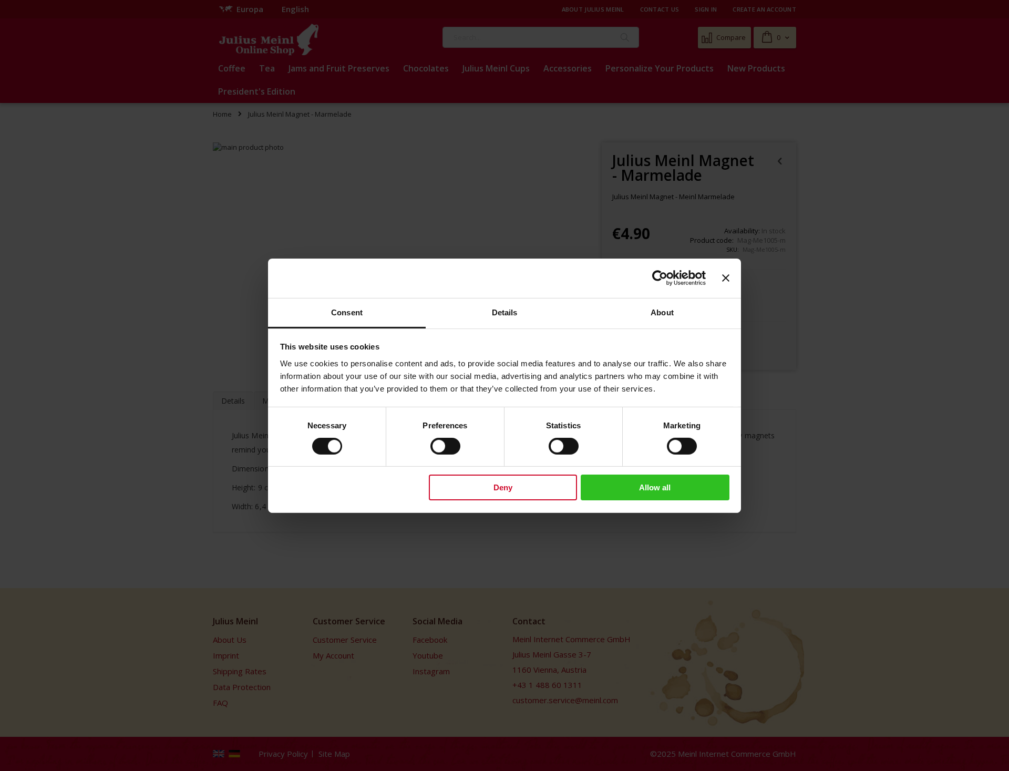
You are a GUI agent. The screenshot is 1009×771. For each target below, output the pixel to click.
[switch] (445, 447)
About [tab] (662, 311)
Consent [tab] (347, 311)
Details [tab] (505, 311)
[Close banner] (725, 278)
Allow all (655, 487)
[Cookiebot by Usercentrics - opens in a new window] (660, 278)
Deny (502, 487)
